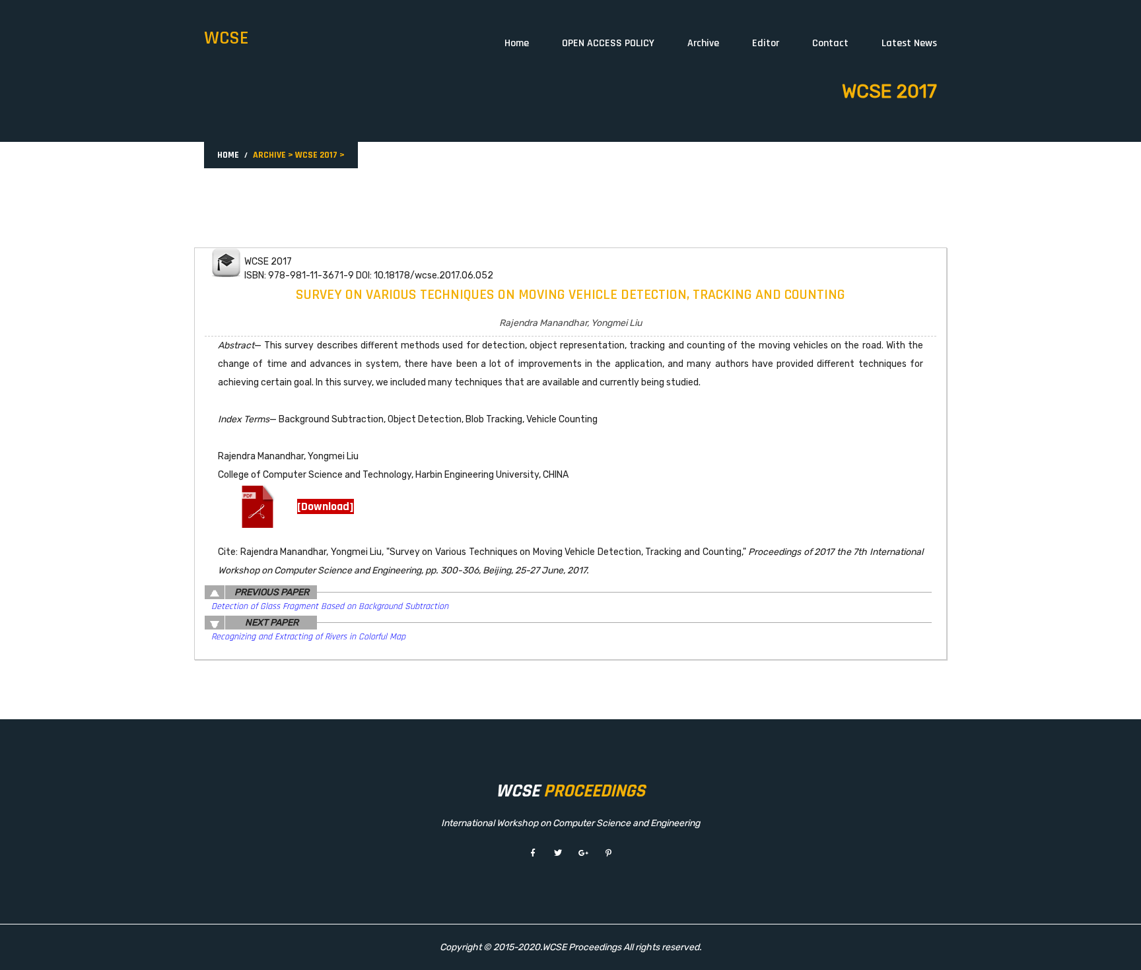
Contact (830, 43)
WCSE (226, 38)
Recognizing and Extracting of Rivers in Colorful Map (308, 637)
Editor (765, 43)
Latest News (909, 43)
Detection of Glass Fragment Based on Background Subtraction (329, 606)
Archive (703, 43)
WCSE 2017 (316, 155)
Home (516, 43)
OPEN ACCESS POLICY (608, 43)
